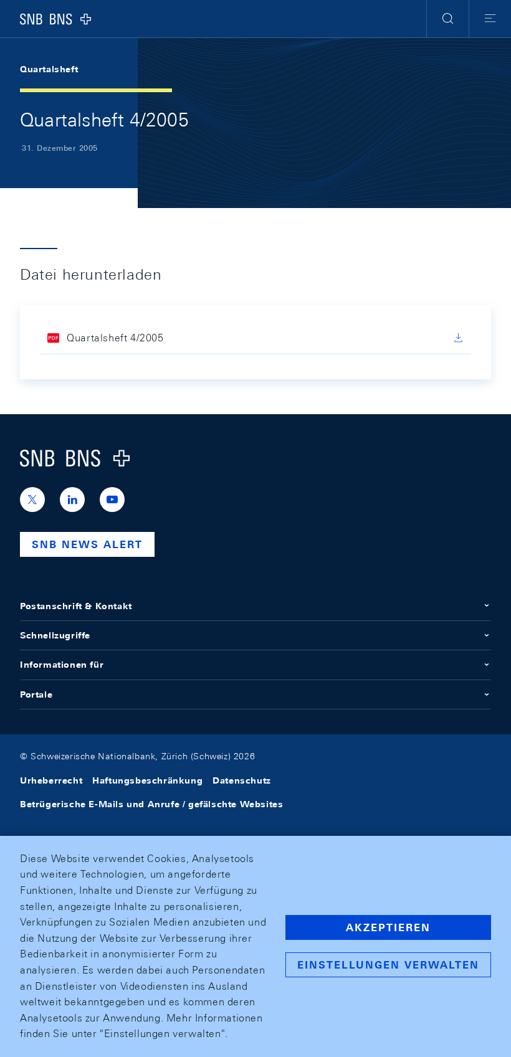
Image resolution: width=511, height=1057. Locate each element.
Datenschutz (242, 780)
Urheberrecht (51, 780)
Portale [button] (36, 694)
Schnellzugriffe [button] (55, 635)
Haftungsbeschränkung (147, 780)
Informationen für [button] (61, 664)
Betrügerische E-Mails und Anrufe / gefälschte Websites (151, 804)
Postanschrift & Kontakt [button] (76, 606)
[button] (448, 18)
